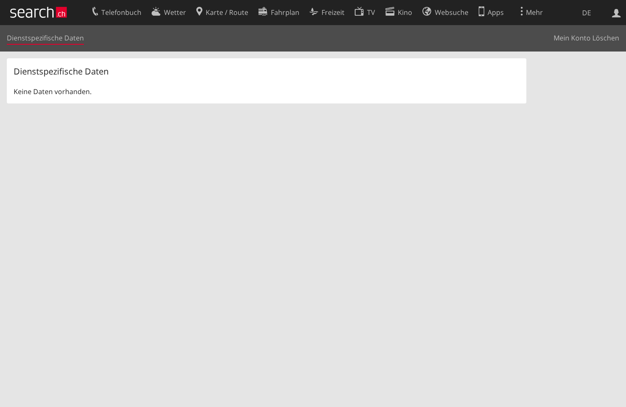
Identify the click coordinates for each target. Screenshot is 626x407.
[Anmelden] (616, 12)
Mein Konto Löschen (586, 38)
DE (586, 12)
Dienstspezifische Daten (45, 38)
